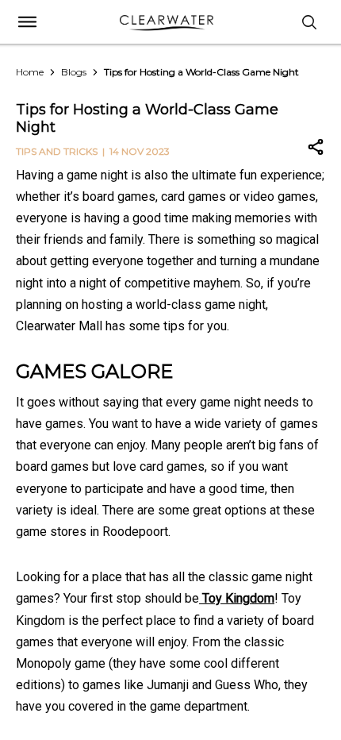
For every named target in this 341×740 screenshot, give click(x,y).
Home (30, 72)
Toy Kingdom (236, 598)
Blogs (73, 72)
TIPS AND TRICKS (57, 151)
